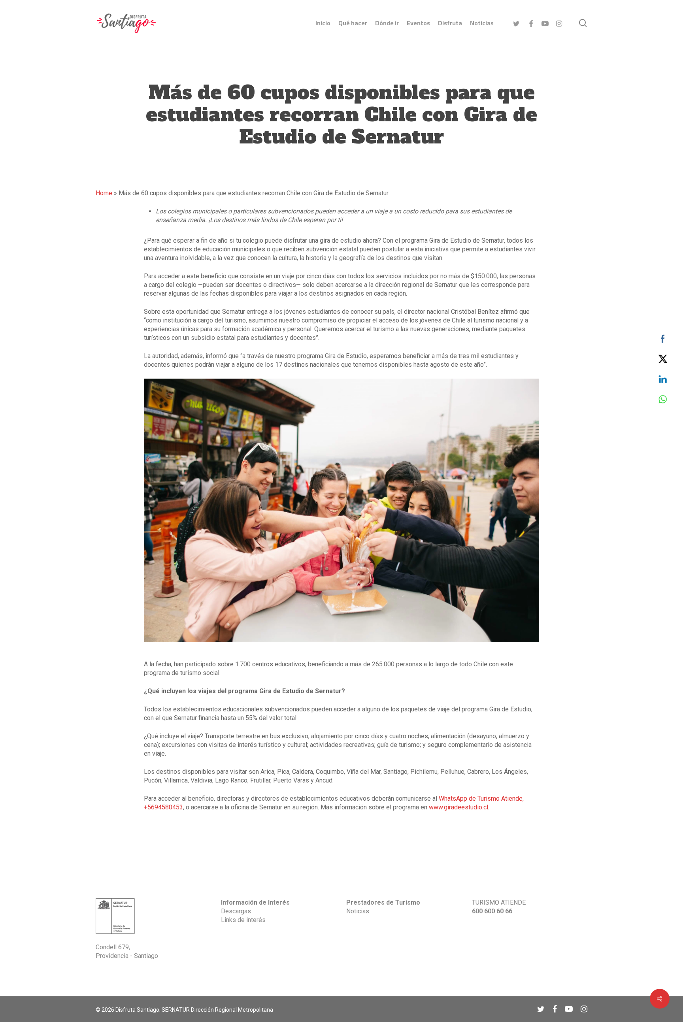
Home (104, 193)
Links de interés (243, 920)
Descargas (236, 911)
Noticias (357, 911)
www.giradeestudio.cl (458, 807)
